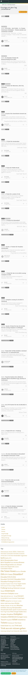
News (2, 649)
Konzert (21, 596)
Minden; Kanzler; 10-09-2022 (8, 605)
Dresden (23, 571)
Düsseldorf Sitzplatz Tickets (7, 583)
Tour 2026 (11, 625)
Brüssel (19, 565)
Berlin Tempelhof (6, 562)
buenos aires (4, 566)
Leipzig (7, 601)
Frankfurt (19, 586)
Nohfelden (3, 607)
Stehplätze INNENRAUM (9, 617)
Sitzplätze (10, 614)
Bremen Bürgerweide (7, 565)
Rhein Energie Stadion (16, 612)
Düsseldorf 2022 (19, 579)
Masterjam (3, 658)
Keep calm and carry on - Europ (9, 596)
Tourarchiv (3, 639)
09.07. (22, 551)
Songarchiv (3, 643)
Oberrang (9, 607)
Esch (2, 585)
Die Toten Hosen (8, 571)
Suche (25, 617)
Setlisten (3, 646)
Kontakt (14, 661)
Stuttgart (20, 617)
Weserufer (17, 631)
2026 (14, 552)
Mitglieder (12, 640)
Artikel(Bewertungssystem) (7, 542)
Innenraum (10, 591)
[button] (19, 1)
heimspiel (22, 588)
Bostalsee (16, 562)
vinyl (12, 631)
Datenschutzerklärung (17, 657)
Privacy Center (15, 656)
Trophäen (12, 642)
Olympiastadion (16, 608)
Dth (2, 574)
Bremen (21, 562)
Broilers (15, 564)
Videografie (3, 642)
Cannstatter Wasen (6, 569)
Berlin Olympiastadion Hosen (9, 560)
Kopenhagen (21, 598)
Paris (2, 612)
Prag (5, 612)
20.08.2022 (21, 553)
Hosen (2, 591)
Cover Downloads (14, 647)
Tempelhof (9, 620)
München (20, 606)
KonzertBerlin (4, 598)
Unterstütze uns (16, 664)
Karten (16, 593)
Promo (8, 612)
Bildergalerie (13, 639)
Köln (3, 601)
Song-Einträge (4, 533)
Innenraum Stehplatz (7, 594)
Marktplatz (13, 645)
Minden (17, 603)
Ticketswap (3, 665)
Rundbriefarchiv (4, 645)
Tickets (4, 623)
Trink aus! (18, 626)
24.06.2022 (4, 555)
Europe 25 (5, 585)
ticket (15, 619)
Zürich (25, 631)
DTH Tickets (9, 574)
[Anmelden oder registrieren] (22, 1)
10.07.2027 (3, 553)
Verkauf (9, 631)
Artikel (3, 527)
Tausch (3, 620)
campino (17, 566)
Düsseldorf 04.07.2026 (8, 577)
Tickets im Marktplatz (6, 664)
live (10, 601)
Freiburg (4, 588)
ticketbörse (21, 620)
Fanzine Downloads (15, 649)
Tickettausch (11, 623)
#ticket (10, 551)
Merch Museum (14, 646)
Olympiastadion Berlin (6, 609)
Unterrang (3, 631)
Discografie (3, 640)
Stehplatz (18, 614)
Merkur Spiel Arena (6, 603)
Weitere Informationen (5, 673)
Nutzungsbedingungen (17, 658)
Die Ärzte (18, 571)
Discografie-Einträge (6, 535)
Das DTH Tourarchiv (5, 657)
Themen (3, 529)
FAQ (2, 650)
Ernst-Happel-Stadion (20, 584)
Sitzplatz (3, 614)
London (19, 601)
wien (21, 631)
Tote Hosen (18, 623)
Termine (3, 531)
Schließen (14, 673)
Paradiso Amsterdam (22, 609)
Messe (13, 603)
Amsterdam (17, 556)
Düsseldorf (18, 574)
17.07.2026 (16, 553)
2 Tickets (18, 551)
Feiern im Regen (12, 585)
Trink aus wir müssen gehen (13, 628)
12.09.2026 (10, 553)
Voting (12, 643)
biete (12, 562)
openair (15, 609)
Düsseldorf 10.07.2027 (7, 579)
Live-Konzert (14, 601)
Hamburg (10, 588)
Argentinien (24, 555)
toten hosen (5, 626)
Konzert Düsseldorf (12, 598)
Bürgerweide (11, 566)
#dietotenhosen (4, 551)
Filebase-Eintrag (5, 538)
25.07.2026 (10, 555)
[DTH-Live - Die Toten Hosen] (4, 1)
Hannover (16, 588)
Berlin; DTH (8, 558)
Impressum (14, 660)
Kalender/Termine (5, 647)
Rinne (25, 612)
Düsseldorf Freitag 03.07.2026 (11, 582)
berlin (3, 558)
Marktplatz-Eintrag (6, 540)
